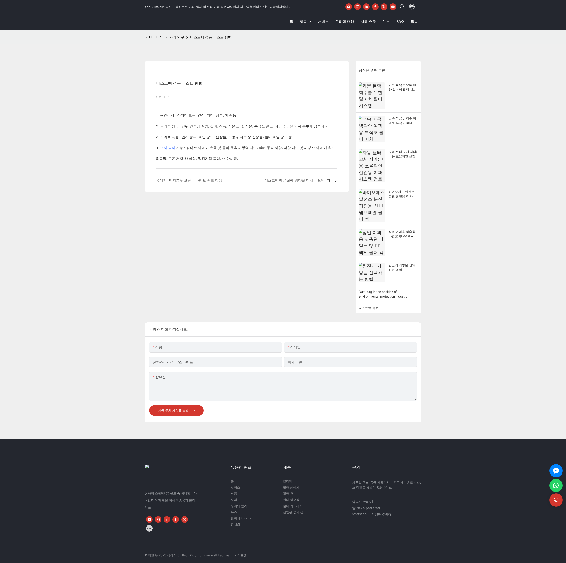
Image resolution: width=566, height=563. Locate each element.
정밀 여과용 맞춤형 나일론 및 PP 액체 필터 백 (403, 234)
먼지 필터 (167, 148)
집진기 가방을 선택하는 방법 (402, 267)
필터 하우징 (291, 500)
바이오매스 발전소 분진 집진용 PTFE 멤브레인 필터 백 (403, 194)
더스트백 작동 (368, 308)
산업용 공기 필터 (294, 512)
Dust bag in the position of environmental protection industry (383, 294)
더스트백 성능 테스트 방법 (210, 37)
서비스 (235, 487)
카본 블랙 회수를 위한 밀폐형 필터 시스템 (402, 87)
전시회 (235, 524)
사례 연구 (176, 37)
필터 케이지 (291, 487)
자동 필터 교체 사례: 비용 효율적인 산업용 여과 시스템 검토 (403, 154)
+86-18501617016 (369, 508)
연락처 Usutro (241, 518)
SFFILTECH (154, 37)
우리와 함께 (239, 506)
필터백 (287, 481)
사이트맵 (240, 555)
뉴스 (234, 512)
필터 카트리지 (292, 506)
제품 (234, 493)
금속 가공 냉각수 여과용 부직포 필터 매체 (402, 120)
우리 (234, 500)
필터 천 (288, 493)
